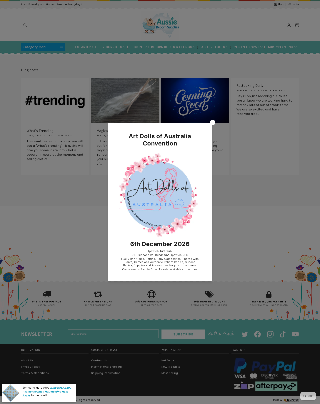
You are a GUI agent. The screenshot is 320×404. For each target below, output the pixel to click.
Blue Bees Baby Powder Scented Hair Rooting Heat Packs (46, 391)
